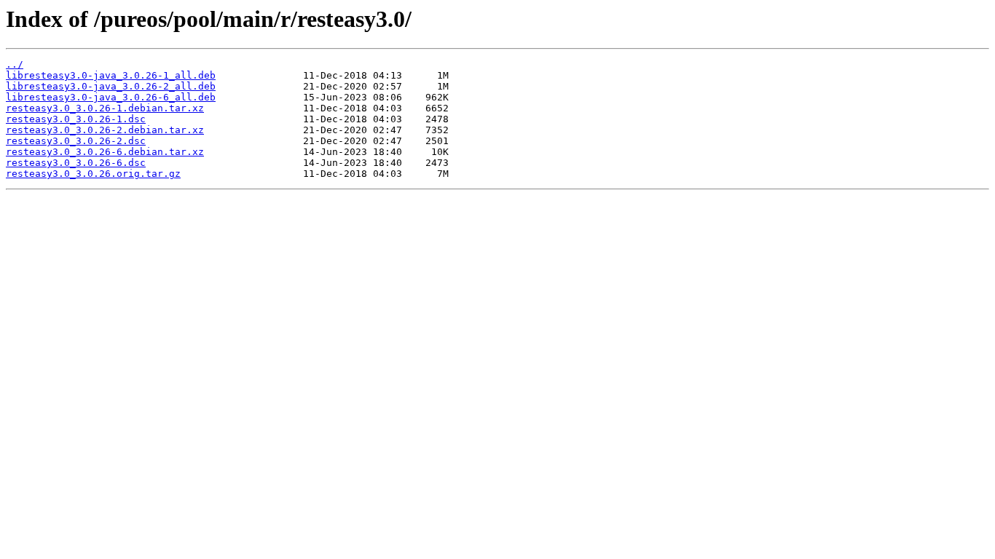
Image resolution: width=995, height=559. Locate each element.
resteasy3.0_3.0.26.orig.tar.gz (93, 173)
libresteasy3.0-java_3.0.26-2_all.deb (111, 86)
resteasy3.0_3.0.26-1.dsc (76, 119)
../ (14, 64)
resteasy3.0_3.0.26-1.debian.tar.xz (105, 108)
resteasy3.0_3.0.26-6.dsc (76, 162)
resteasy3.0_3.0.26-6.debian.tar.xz (105, 151)
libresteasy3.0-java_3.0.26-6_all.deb (111, 97)
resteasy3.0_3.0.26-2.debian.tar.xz (105, 129)
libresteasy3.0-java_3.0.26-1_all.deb (111, 75)
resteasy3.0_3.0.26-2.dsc (76, 140)
